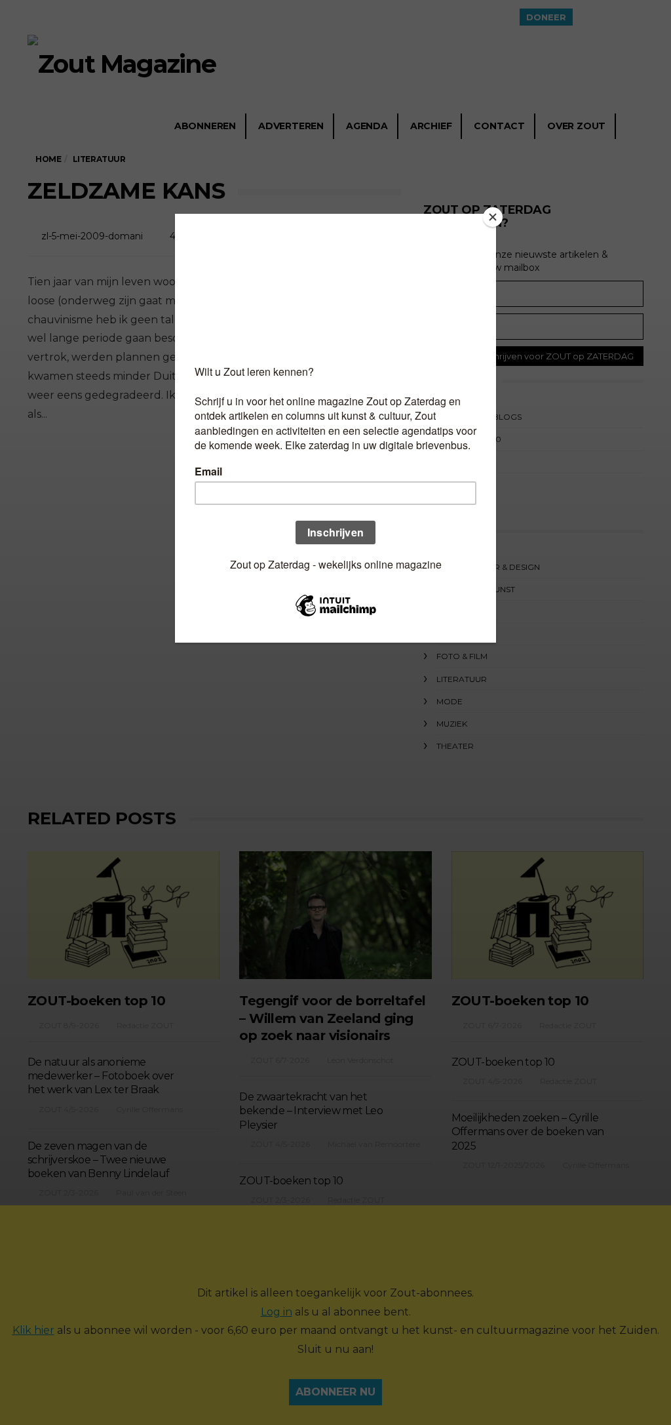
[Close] (493, 217)
